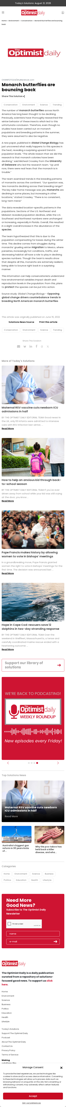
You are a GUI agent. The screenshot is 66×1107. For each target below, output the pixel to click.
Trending (57, 104)
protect (9, 287)
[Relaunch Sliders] (37, 763)
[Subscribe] (29, 763)
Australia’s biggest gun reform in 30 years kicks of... (15, 848)
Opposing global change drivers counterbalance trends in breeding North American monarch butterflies (31, 297)
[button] (61, 1067)
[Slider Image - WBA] (32, 763)
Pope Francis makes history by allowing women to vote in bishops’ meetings (30, 554)
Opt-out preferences (31, 1103)
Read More (8, 428)
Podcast (6, 1037)
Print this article (48, 322)
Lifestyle (47, 880)
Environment (14, 21)
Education (21, 880)
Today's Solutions (10, 1029)
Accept (33, 1096)
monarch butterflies (31, 110)
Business (49, 873)
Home (4, 21)
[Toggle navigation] (3, 12)
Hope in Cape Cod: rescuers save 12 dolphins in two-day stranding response (30, 626)
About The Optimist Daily (14, 1041)
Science (44, 104)
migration (38, 247)
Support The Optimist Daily (15, 1033)
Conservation (27, 21)
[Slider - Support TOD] (34, 763)
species (6, 229)
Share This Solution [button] (12, 96)
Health (34, 880)
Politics (7, 880)
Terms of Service (10, 1054)
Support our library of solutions (24, 665)
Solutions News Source (21, 322)
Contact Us (7, 1046)
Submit (55, 941)
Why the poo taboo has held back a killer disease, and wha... (48, 849)
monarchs (53, 189)
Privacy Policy (8, 1050)
